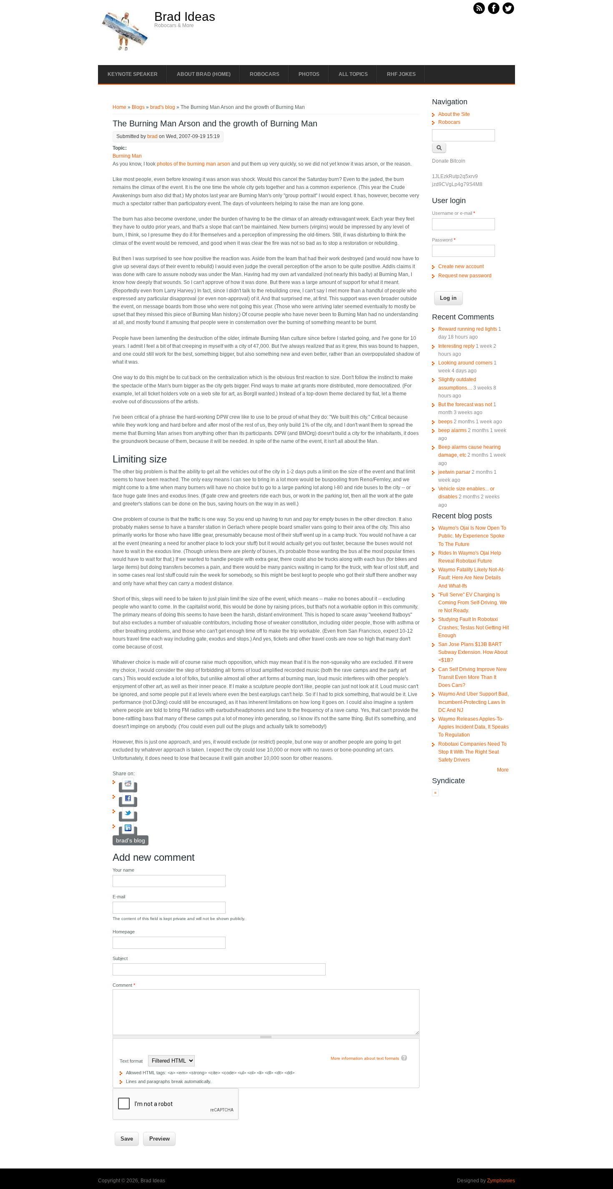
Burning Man (127, 156)
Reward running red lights (467, 329)
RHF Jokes (401, 74)
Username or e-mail (453, 213)
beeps (445, 422)
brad (152, 136)
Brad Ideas (184, 16)
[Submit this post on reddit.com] (128, 787)
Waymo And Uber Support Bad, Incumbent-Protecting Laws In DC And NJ (473, 702)
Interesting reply (456, 346)
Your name (123, 869)
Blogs (138, 107)
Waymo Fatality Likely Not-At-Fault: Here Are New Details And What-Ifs (471, 577)
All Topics (353, 74)
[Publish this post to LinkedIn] (128, 832)
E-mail (119, 896)
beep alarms (452, 430)
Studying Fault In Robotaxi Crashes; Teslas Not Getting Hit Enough (473, 627)
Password (443, 239)
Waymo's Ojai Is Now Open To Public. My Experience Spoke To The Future (472, 536)
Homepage (124, 931)
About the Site (454, 114)
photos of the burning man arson (193, 164)
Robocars (264, 74)
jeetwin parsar (454, 472)
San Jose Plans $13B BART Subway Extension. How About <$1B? (472, 652)
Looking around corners (465, 363)
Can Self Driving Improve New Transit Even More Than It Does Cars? (472, 677)
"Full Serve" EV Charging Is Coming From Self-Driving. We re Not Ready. (472, 602)
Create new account (461, 266)
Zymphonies (501, 1181)
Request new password (465, 276)
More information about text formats (365, 1058)
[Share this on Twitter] (128, 817)
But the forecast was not (465, 404)
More (503, 770)
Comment (124, 985)
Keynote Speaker (133, 74)
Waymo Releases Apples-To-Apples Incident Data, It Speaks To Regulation (473, 727)
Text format (132, 1060)
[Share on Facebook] (128, 802)
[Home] (125, 50)
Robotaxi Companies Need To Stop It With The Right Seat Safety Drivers (472, 752)
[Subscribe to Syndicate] (435, 794)
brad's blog (162, 107)
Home (119, 107)
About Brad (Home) (204, 74)
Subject (120, 958)
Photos (309, 74)
